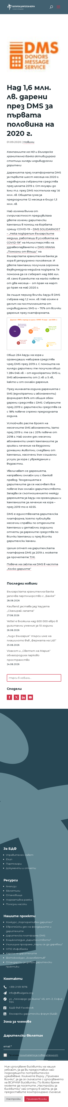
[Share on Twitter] (16, 697)
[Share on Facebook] (9, 697)
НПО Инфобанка (17, 948)
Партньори (14, 863)
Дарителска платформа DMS (25, 935)
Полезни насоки (16, 904)
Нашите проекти (19, 916)
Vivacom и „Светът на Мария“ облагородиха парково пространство (29, 655)
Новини (28, 142)
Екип (9, 859)
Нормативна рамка (19, 899)
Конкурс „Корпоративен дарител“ (29, 922)
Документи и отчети (21, 868)
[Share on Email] (30, 697)
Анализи (11, 886)
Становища (14, 895)
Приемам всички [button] (37, 1098)
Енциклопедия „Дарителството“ (28, 939)
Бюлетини (13, 890)
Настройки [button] (13, 1098)
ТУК (32, 557)
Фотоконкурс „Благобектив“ (26, 957)
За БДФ (10, 849)
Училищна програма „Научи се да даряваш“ (34, 944)
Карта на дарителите (21, 953)
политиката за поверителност (39, 1055)
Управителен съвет (19, 854)
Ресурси (10, 880)
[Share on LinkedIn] (23, 697)
